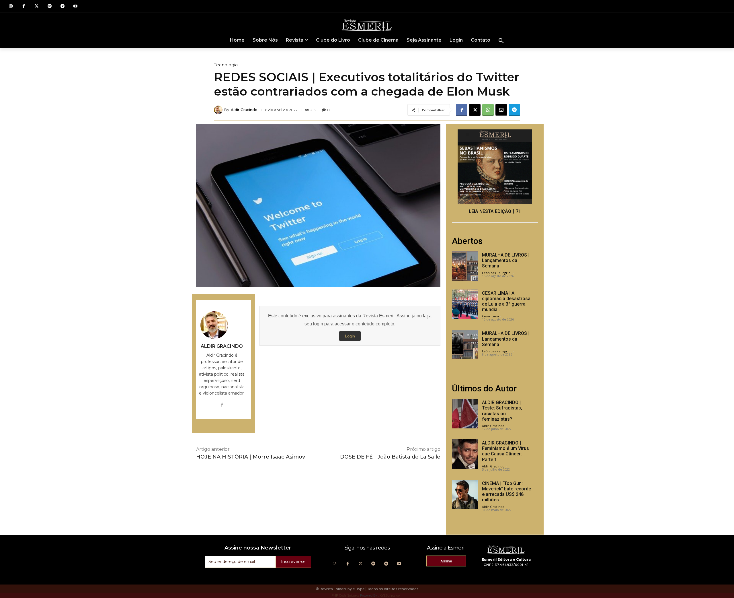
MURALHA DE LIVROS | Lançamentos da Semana (505, 260)
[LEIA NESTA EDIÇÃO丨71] (495, 166)
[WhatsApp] (488, 110)
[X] (475, 110)
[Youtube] (75, 6)
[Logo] (367, 25)
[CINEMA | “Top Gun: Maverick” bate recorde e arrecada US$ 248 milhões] (465, 494)
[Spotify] (49, 6)
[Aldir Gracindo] (219, 110)
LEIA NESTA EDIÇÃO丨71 (495, 211)
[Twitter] (37, 6)
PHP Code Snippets (345, 595)
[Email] (501, 110)
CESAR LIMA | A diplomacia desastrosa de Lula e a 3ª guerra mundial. (506, 301)
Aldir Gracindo (244, 110)
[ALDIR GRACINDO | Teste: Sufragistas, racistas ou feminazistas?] (465, 413)
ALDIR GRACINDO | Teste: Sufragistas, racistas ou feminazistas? (502, 411)
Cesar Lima (490, 316)
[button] (501, 41)
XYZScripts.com (391, 595)
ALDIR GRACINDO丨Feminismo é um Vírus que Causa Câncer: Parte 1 (505, 451)
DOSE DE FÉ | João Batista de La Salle (390, 457)
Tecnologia (226, 65)
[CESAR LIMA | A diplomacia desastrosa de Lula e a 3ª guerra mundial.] (465, 304)
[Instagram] (11, 6)
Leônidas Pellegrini (496, 273)
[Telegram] (62, 6)
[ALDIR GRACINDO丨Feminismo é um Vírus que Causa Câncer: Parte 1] (465, 454)
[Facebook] (24, 6)
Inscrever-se (293, 561)
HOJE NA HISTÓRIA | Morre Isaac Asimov (250, 457)
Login (350, 336)
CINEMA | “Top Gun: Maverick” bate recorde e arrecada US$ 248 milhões (506, 492)
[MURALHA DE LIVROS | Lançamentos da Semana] (465, 266)
